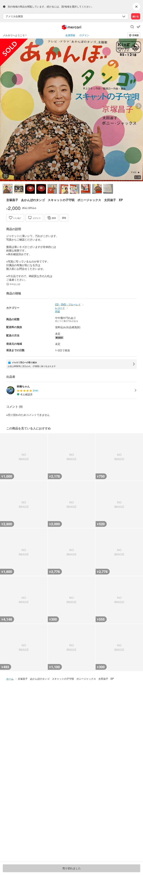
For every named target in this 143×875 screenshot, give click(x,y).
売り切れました (71, 868)
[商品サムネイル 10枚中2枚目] (19, 189)
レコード (60, 308)
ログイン (84, 35)
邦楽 (57, 311)
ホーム (10, 678)
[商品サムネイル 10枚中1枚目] (8, 189)
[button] (132, 27)
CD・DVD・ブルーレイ (68, 304)
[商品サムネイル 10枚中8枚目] (86, 189)
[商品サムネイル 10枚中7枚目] (75, 189)
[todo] (138, 27)
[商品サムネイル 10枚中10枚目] (108, 189)
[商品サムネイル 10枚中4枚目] (41, 189)
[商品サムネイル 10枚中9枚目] (97, 189)
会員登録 (70, 35)
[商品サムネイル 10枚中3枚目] (30, 189)
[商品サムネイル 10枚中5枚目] (52, 189)
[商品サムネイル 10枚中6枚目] (63, 189)
